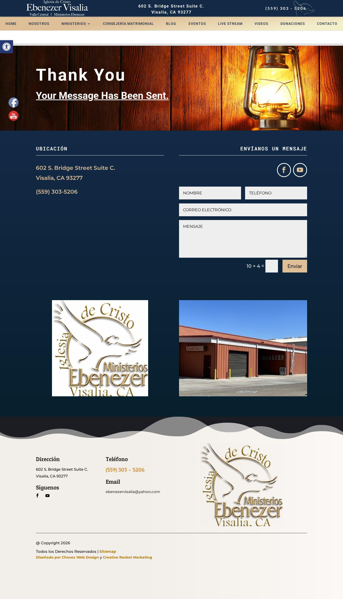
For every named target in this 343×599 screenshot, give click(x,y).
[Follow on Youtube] (300, 170)
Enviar (295, 266)
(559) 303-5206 (57, 191)
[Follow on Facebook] (284, 170)
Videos (261, 24)
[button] (6, 46)
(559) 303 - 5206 (285, 8)
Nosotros (39, 24)
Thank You (81, 75)
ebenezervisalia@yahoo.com (133, 491)
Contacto (327, 24)
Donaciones (292, 24)
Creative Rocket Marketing (127, 557)
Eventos (197, 24)
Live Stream (230, 24)
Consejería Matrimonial (128, 24)
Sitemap (107, 551)
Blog (171, 24)
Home (11, 24)
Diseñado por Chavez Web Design (67, 557)
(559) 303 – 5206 (125, 469)
